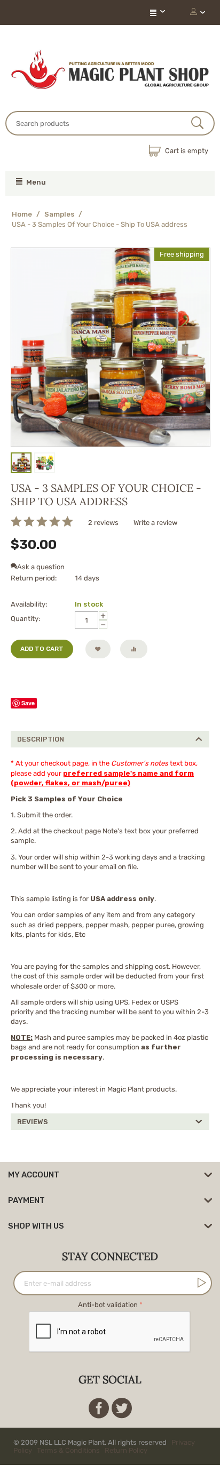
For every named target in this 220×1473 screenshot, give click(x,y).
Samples (59, 214)
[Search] (197, 124)
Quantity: (25, 619)
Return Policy (126, 1463)
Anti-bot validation (108, 1317)
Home (22, 214)
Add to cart (42, 648)
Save (28, 715)
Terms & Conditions (68, 1463)
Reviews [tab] (32, 1134)
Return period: (34, 578)
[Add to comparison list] (133, 649)
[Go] (199, 1295)
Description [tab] (40, 751)
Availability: (29, 604)
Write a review (155, 523)
